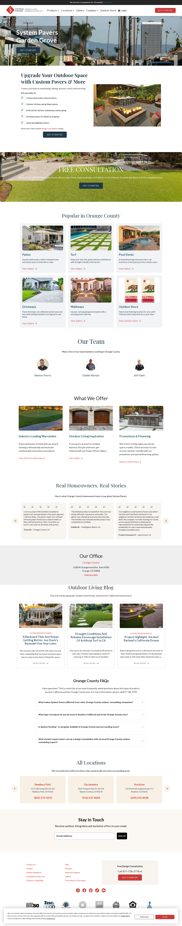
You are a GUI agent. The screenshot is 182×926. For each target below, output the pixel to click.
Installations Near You (35, 876)
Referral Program (72, 872)
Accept (164, 917)
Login (124, 10)
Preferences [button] (51, 918)
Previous (91, 106)
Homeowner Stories (41, 633)
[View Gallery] (91, 434)
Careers (29, 868)
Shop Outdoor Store (128, 321)
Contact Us (31, 864)
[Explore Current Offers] (141, 434)
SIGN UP (122, 836)
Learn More (108, 2)
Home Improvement (141, 633)
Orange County (91, 562)
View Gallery (28, 268)
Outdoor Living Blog (34, 880)
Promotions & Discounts (75, 880)
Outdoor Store (108, 10)
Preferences (144, 917)
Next (163, 106)
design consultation (49, 128)
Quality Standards (33, 872)
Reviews (68, 868)
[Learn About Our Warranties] (41, 434)
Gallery (80, 10)
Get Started (165, 10)
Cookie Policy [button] (125, 916)
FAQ (67, 864)
